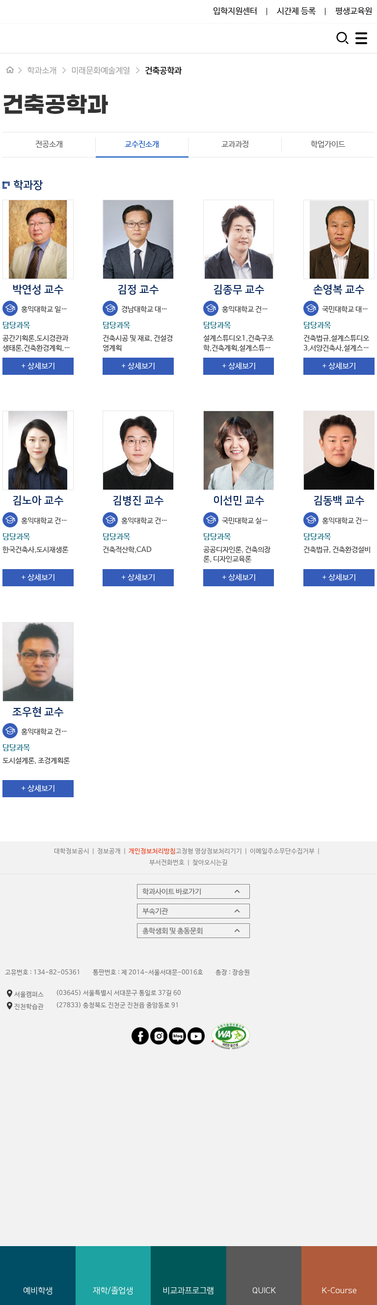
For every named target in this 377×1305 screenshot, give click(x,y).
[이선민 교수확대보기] (238, 450)
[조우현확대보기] (38, 662)
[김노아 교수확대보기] (38, 450)
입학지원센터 (235, 11)
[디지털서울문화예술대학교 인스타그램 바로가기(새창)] (158, 1032)
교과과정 (235, 144)
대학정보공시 (71, 851)
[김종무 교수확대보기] (238, 239)
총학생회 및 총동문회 (172, 931)
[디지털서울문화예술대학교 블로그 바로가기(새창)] (177, 1032)
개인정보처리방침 (152, 851)
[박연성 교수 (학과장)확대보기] (38, 239)
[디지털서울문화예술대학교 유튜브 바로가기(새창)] (196, 1032)
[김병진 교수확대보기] (138, 450)
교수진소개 (128, 144)
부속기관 (155, 911)
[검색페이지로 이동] (343, 37)
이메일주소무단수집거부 (282, 851)
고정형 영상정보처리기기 (209, 851)
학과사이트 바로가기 (171, 891)
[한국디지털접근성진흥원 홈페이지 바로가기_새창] (230, 1027)
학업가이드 (328, 144)
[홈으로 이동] (9, 70)
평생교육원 (353, 11)
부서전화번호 (167, 862)
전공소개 (49, 144)
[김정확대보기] (138, 239)
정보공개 (109, 851)
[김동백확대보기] (339, 450)
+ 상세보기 (38, 366)
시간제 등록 (296, 11)
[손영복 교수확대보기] (339, 239)
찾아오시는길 (210, 862)
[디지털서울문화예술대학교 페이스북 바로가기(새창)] (141, 1032)
